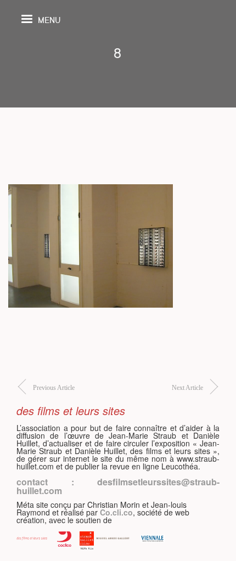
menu (49, 19)
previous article (54, 387)
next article (187, 387)
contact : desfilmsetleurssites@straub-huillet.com (118, 486)
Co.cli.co (116, 512)
